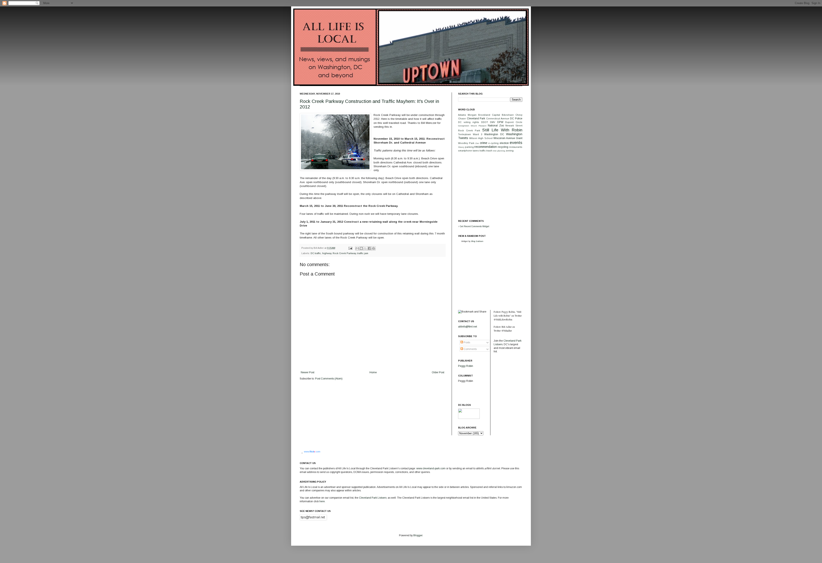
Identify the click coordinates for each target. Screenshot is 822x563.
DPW (500, 122)
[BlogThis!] (361, 248)
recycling (503, 146)
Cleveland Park (476, 118)
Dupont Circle (513, 122)
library (461, 147)
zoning (510, 150)
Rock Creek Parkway (344, 253)
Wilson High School (480, 138)
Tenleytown (464, 134)
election (504, 143)
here (322, 501)
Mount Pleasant (478, 125)
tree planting (499, 151)
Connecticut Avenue (497, 118)
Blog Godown (477, 241)
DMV (492, 122)
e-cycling (493, 143)
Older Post (438, 372)
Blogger (417, 535)
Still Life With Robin (502, 130)
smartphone (465, 150)
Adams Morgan (467, 115)
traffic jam (362, 253)
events (516, 142)
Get (462, 226)
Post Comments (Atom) (328, 378)
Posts (466, 342)
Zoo (477, 143)
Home (373, 372)
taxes (476, 150)
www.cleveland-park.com (430, 468)
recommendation (485, 146)
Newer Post (307, 372)
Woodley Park (466, 143)
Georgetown (463, 125)
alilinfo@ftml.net (467, 326)
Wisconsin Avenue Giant (507, 138)
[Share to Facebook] (369, 248)
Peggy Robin (465, 365)
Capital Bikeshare (503, 115)
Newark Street (513, 125)
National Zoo (496, 125)
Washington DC (494, 134)
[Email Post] (350, 248)
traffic (483, 150)
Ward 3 (477, 134)
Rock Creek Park (469, 130)
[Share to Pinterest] (373, 248)
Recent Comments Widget (476, 226)
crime (483, 143)
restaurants (515, 147)
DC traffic (316, 253)
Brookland (484, 115)
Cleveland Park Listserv (372, 497)
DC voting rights (468, 122)
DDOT (484, 122)
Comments (470, 349)
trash (489, 150)
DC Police (516, 118)
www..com (312, 451)
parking (469, 147)
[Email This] (357, 248)
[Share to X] (365, 248)
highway (326, 253)
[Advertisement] (490, 185)
